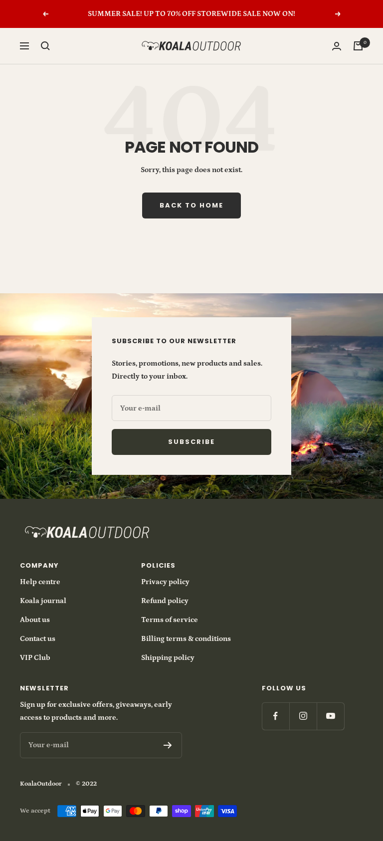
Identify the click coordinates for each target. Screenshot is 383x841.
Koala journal (43, 601)
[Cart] (358, 45)
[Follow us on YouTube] (330, 716)
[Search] (45, 45)
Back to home (191, 205)
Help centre (40, 582)
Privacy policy (165, 582)
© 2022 (86, 784)
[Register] (168, 745)
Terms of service (169, 620)
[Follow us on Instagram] (303, 716)
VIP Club (35, 657)
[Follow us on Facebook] (275, 716)
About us (35, 620)
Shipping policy (167, 657)
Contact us (37, 638)
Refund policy (165, 601)
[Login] (336, 46)
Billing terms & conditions (186, 638)
